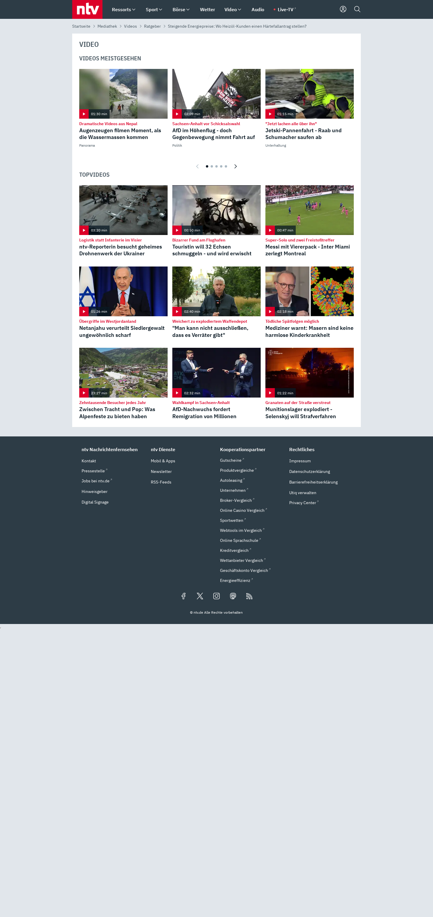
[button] (113, 449)
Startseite (81, 26)
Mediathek (107, 26)
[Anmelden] (343, 9)
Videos (130, 26)
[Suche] (357, 9)
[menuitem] (133, 9)
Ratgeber (152, 26)
